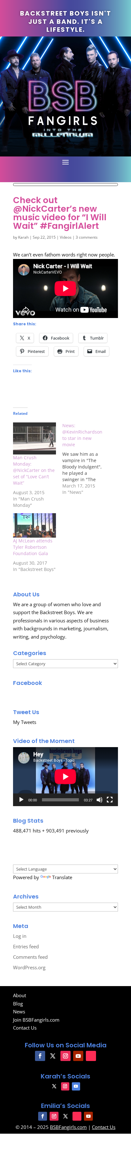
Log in (19, 936)
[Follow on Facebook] (40, 1056)
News (19, 1011)
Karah (23, 237)
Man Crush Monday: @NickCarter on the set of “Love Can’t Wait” (34, 470)
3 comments (87, 237)
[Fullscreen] (110, 800)
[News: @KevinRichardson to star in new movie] (87, 458)
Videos (66, 237)
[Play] (21, 800)
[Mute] (99, 800)
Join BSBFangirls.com (36, 1020)
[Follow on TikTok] (91, 1056)
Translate (62, 877)
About (19, 995)
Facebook (27, 683)
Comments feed (30, 957)
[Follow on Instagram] (65, 1056)
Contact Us (25, 1027)
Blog (18, 1003)
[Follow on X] (53, 1056)
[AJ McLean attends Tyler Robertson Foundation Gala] (34, 525)
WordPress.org (29, 967)
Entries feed (26, 946)
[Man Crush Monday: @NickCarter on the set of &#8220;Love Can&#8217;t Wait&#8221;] (34, 438)
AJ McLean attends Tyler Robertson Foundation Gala (32, 547)
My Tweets (24, 722)
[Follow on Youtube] (78, 1056)
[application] (65, 776)
